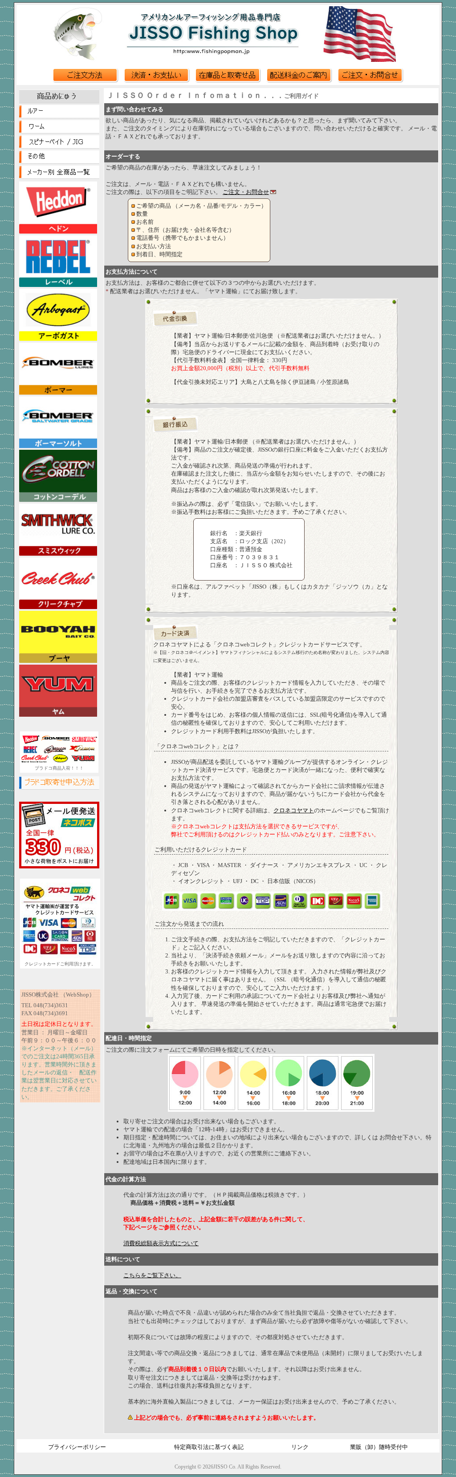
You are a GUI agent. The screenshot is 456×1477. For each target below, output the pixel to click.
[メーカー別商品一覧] (59, 176)
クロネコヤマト (293, 810)
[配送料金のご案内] (299, 81)
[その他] (59, 161)
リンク (300, 1447)
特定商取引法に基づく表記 (209, 1447)
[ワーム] (59, 131)
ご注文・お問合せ (246, 192)
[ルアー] (59, 116)
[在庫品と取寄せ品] (228, 81)
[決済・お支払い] (156, 81)
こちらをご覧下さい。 (152, 1275)
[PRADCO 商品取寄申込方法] (59, 787)
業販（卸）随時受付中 (379, 1447)
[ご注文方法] (85, 81)
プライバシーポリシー (77, 1447)
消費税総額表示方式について (161, 1243)
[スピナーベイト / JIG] (59, 146)
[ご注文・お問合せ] (370, 81)
